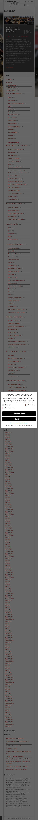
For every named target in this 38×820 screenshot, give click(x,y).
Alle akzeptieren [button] (19, 413)
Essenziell (8, 405)
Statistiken (31, 405)
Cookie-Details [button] (10, 425)
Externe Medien (10, 408)
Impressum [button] (29, 425)
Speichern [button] (19, 419)
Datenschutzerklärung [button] (20, 425)
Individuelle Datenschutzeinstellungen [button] (19, 423)
